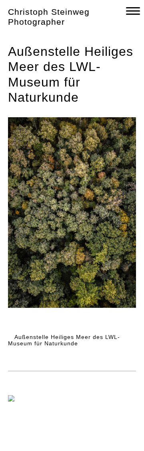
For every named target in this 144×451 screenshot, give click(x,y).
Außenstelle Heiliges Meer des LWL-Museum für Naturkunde (64, 340)
